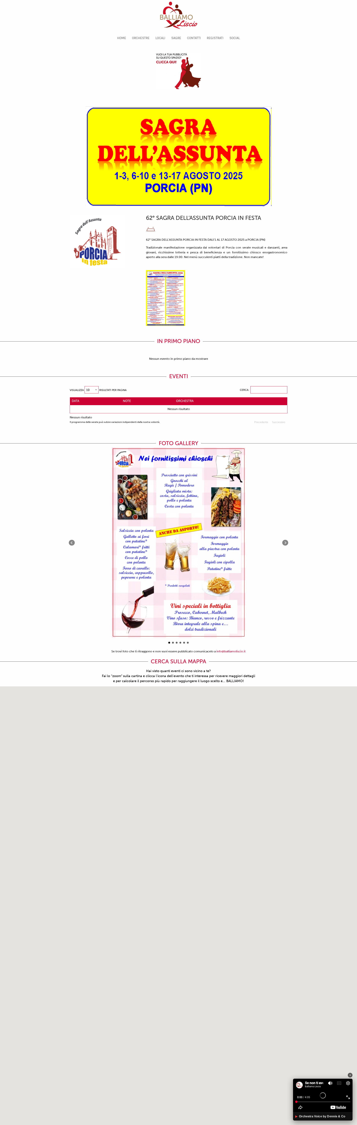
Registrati (215, 38)
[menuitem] (121, 38)
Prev (72, 543)
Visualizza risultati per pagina (98, 390)
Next (285, 543)
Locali (160, 38)
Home (121, 38)
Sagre (176, 38)
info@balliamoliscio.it (231, 651)
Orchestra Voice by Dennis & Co (320, 1116)
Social (234, 38)
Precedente (261, 422)
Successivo (278, 422)
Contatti (194, 38)
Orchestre (140, 38)
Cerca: (244, 390)
